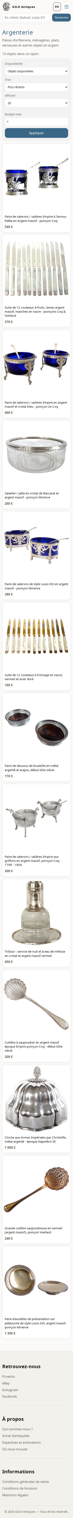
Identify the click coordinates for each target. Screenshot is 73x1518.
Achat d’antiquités (16, 1436)
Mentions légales (15, 1495)
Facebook (9, 1396)
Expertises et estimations (21, 1442)
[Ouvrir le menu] (66, 6)
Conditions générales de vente (25, 1481)
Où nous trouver (15, 1449)
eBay (6, 1383)
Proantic (8, 1376)
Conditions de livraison (19, 1488)
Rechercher (61, 17)
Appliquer (36, 133)
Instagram (10, 1390)
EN (57, 7)
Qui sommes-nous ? (17, 1429)
